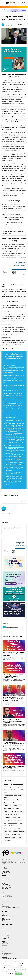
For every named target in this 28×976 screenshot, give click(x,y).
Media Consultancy (6, 919)
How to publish (5, 936)
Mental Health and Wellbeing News (12, 817)
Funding (15, 805)
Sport (5, 831)
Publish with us (5, 871)
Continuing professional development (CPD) (12, 796)
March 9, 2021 (8, 25)
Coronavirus (6, 799)
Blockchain (6, 789)
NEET (12, 820)
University (14, 837)
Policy (21, 823)
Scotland (20, 825)
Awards (4, 951)
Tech (19, 834)
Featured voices (14, 495)
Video (3, 929)
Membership (5, 943)
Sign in (23, 2)
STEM (10, 831)
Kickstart (6, 811)
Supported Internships (18, 831)
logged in (13, 528)
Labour (11, 811)
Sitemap (4, 875)
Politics (5, 825)
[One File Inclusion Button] (14, 563)
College (5, 792)
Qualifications (12, 825)
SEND (5, 828)
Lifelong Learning (8, 814)
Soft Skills (18, 828)
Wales (20, 837)
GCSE (20, 805)
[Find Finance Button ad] (14, 578)
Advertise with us (6, 872)
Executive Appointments (7, 895)
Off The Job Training (12, 823)
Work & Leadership (6, 885)
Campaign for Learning (16, 401)
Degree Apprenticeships (9, 802)
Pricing (3, 914)
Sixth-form (11, 828)
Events (3, 941)
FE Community (5, 870)
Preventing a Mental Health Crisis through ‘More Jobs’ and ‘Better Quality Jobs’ (14, 478)
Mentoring (6, 820)
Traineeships (7, 837)
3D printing (6, 784)
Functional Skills (7, 805)
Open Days (4, 957)
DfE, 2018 (19, 137)
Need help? (4, 945)
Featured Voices (5, 906)
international (16, 808)
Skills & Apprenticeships (7, 887)
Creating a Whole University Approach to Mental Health (14, 442)
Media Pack (4, 915)
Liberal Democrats (19, 811)
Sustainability (7, 834)
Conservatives (12, 792)
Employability (5, 884)
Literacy (16, 814)
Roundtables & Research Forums (9, 958)
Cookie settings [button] (9, 973)
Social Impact (5, 888)
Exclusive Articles (6, 904)
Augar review (20, 787)
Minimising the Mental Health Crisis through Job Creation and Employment (14, 464)
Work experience (8, 840)
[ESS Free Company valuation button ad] (14, 593)
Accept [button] (19, 973)
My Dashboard (5, 939)
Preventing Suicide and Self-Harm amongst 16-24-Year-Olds (14, 420)
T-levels (14, 834)
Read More (21, 971)
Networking (4, 955)
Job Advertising (5, 918)
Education (4, 882)
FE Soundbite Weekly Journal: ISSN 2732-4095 (12, 907)
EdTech (3, 883)
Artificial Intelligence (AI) (9, 787)
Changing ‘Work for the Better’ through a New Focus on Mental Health (14, 469)
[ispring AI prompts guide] (14, 609)
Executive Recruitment (7, 896)
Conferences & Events (7, 953)
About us (4, 867)
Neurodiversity (18, 820)
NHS (5, 823)
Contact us (4, 868)
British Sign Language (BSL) (17, 789)
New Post (4, 938)
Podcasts (4, 927)
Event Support (5, 920)
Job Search (4, 898)
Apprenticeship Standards (17, 784)
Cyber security (15, 799)
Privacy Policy (5, 873)
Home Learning (7, 808)
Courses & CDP (5, 954)
